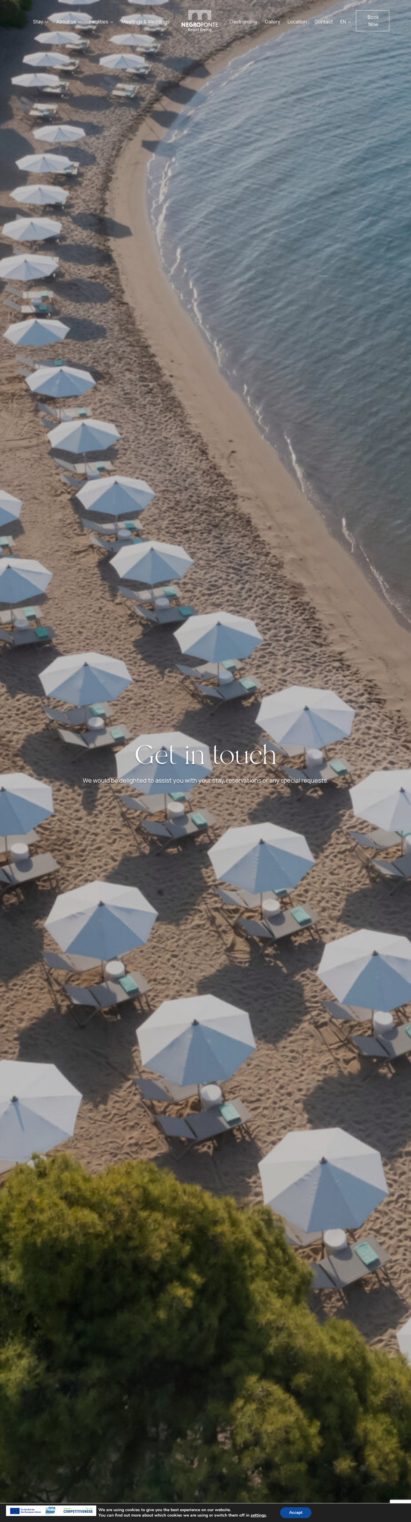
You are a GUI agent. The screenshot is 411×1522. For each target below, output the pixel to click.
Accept (295, 1512)
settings (258, 1515)
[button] (372, 20)
